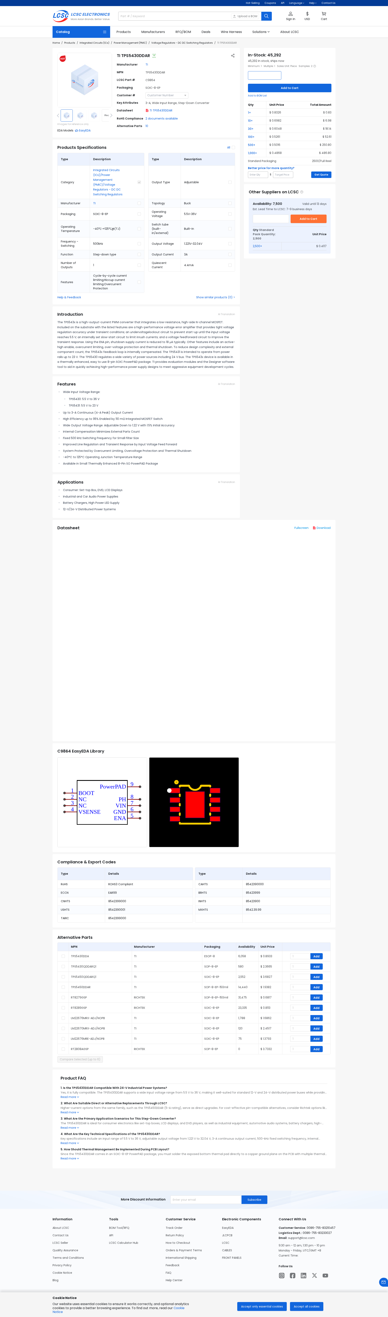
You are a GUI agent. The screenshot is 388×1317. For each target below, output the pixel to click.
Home (56, 42)
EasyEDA (228, 1228)
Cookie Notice (62, 1273)
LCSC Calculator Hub (123, 1243)
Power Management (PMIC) (130, 42)
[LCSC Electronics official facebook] (293, 1276)
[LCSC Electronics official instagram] (282, 1276)
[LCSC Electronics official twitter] (314, 1276)
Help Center (174, 1280)
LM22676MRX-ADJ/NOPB (88, 1018)
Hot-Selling (253, 3)
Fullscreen (301, 528)
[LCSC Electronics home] (81, 16)
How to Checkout (178, 1243)
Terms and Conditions (68, 1258)
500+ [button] (251, 145)
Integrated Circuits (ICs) (94, 42)
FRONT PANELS (231, 1258)
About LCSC (61, 1228)
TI (147, 64)
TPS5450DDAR (81, 987)
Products (69, 42)
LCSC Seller (60, 1243)
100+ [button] (251, 137)
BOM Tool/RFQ (119, 1228)
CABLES (227, 1250)
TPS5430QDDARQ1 (83, 966)
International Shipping (181, 1258)
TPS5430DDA (80, 956)
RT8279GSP (79, 997)
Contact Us (328, 3)
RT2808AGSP (80, 1049)
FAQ (168, 1273)
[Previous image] (59, 115)
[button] (290, 16)
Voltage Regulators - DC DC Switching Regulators (182, 42)
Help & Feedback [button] (69, 297)
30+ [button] (250, 129)
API (282, 3)
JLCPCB (227, 1235)
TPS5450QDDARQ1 (83, 977)
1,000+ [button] (252, 153)
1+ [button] (249, 113)
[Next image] (110, 115)
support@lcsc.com (301, 1238)
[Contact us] (383, 1282)
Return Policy (175, 1235)
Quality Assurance (65, 1250)
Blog (55, 1280)
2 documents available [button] (162, 118)
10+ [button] (250, 121)
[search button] (266, 16)
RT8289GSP (79, 1008)
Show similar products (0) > (215, 297)
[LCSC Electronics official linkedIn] (303, 1276)
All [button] (228, 147)
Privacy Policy (62, 1265)
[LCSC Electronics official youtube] (325, 1276)
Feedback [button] (172, 1265)
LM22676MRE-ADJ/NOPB (87, 1039)
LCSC (225, 1243)
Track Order (174, 1228)
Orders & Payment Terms (184, 1250)
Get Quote (321, 174)
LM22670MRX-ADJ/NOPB (88, 1028)
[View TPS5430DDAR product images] (84, 80)
